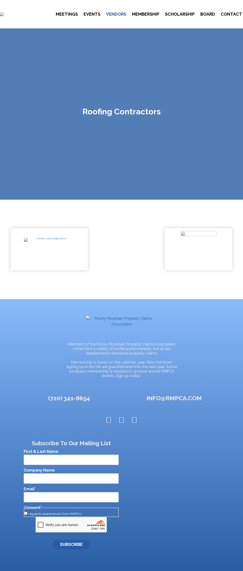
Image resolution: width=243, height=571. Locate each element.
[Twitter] (109, 420)
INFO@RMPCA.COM (174, 398)
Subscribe (71, 544)
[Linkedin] (134, 420)
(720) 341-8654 (69, 398)
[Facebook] (121, 420)
